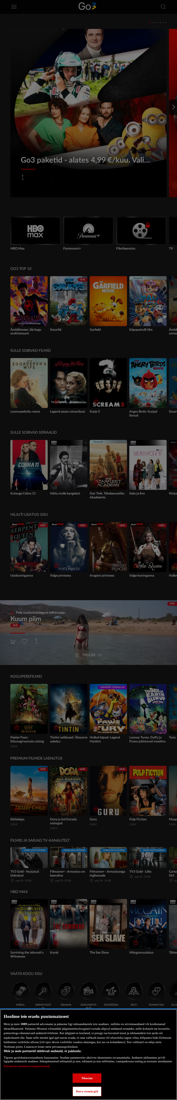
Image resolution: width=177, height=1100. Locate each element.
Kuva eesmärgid (87, 1091)
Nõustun (87, 1078)
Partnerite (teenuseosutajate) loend (27, 1066)
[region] (88, 1054)
